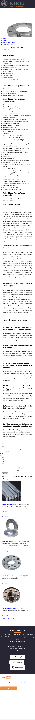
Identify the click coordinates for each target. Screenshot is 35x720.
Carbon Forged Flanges (9, 608)
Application (6, 144)
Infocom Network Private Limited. (23, 682)
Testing (5, 169)
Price (4, 93)
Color (4, 134)
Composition (6, 136)
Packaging (5, 189)
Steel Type (5, 138)
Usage (4, 152)
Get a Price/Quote (8, 52)
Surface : (23, 546)
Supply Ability (6, 199)
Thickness (5, 107)
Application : (10, 509)
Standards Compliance (9, 177)
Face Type (5, 187)
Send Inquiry (17, 80)
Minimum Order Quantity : (10, 507)
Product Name (6, 142)
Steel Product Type (8, 150)
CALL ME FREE (14, 618)
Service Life (6, 173)
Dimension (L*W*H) (8, 115)
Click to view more (7, 75)
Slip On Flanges (7, 576)
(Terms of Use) (28, 681)
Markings (5, 181)
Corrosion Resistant (8, 160)
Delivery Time (6, 201)
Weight (4, 121)
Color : (23, 507)
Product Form (6, 111)
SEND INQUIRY (6, 618)
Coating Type (6, 148)
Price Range (6, 91)
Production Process (8, 171)
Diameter (5, 113)
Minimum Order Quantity (9, 95)
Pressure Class (7, 165)
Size (4, 140)
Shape (4, 156)
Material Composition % (9, 129)
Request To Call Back (8, 80)
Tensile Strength (7, 109)
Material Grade (7, 119)
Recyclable (6, 154)
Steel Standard (6, 162)
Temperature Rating (8, 183)
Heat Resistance (7, 105)
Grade (4, 125)
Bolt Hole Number (7, 175)
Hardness (5, 127)
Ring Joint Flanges (7, 541)
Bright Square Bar (7, 504)
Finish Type (6, 158)
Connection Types (7, 185)
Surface (5, 123)
